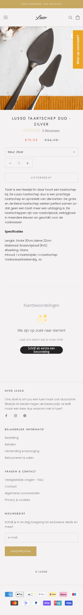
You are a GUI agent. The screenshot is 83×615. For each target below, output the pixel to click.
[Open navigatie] (6, 17)
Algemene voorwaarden (22, 493)
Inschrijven (21, 551)
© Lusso (41, 571)
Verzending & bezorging (22, 451)
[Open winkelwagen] (77, 17)
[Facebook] (6, 415)
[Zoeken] (70, 17)
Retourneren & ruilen (19, 458)
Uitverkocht (41, 178)
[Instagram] (15, 415)
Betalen (10, 444)
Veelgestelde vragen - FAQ (24, 480)
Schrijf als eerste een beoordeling (41, 350)
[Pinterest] (24, 415)
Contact (11, 486)
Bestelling (12, 438)
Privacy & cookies (17, 500)
